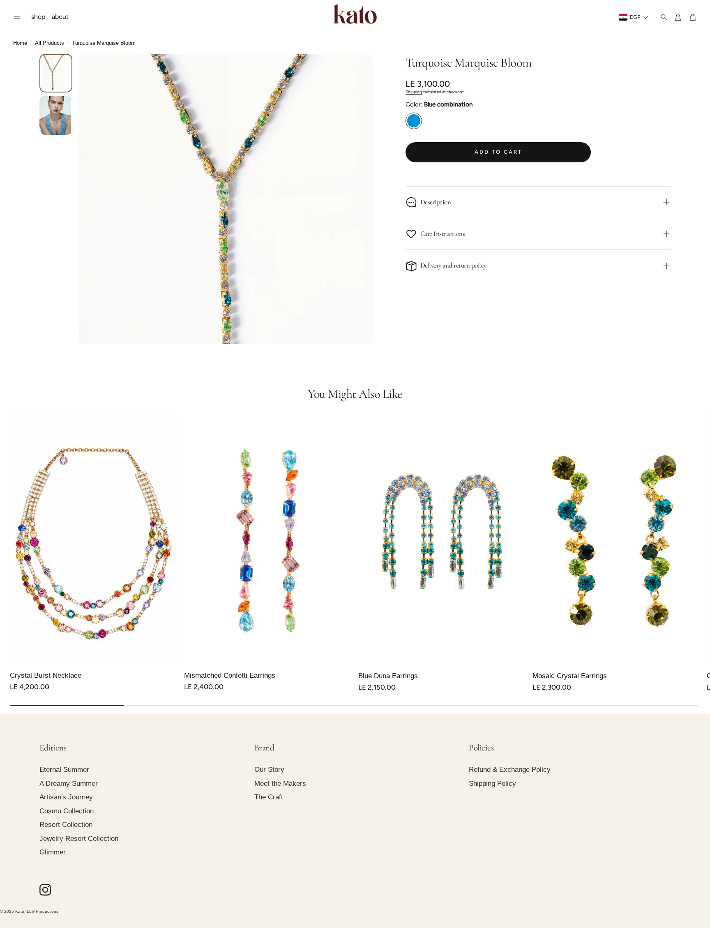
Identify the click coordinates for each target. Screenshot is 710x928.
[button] (17, 17)
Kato (19, 911)
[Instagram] (45, 890)
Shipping (414, 92)
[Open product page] (94, 539)
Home (20, 43)
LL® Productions (42, 911)
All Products (49, 43)
